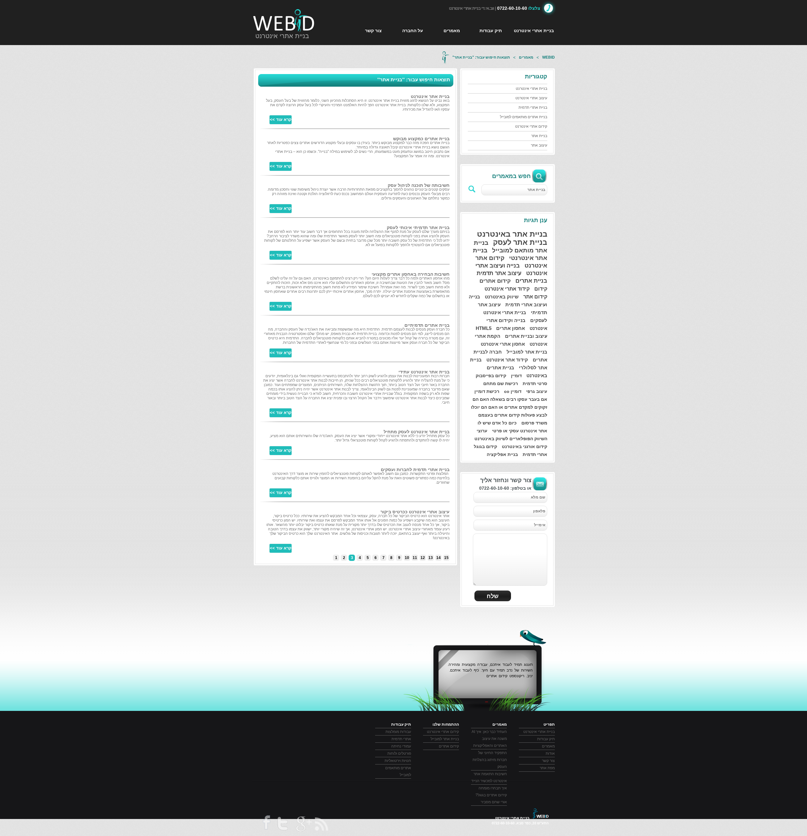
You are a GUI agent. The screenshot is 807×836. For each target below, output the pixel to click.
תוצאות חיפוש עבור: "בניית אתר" (481, 57)
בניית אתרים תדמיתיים (427, 325)
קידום (540, 288)
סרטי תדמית (535, 383)
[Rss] (322, 824)
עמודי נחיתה (401, 746)
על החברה (412, 30)
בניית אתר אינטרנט (430, 96)
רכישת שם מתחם (500, 383)
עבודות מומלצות (398, 731)
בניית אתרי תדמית (533, 107)
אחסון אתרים (510, 328)
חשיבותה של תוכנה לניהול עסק (419, 185)
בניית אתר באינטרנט (512, 234)
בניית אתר (539, 136)
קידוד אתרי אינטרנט (507, 288)
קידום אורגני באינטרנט (524, 446)
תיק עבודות (490, 30)
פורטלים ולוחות (399, 753)
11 (415, 558)
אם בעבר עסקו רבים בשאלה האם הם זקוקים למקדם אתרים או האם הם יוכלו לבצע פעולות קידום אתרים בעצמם (509, 407)
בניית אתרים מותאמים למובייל (523, 117)
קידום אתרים (495, 281)
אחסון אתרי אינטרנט (503, 344)
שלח (493, 596)
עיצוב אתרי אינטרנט (531, 98)
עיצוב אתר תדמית (499, 273)
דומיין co (512, 391)
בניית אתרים (531, 281)
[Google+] (303, 825)
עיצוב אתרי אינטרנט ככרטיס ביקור (415, 511)
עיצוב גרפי (536, 391)
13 (430, 558)
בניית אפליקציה (502, 454)
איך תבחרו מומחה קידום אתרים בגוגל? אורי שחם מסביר (491, 795)
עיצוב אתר (539, 145)
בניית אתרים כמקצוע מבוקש (421, 138)
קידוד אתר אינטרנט (507, 359)
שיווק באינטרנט (502, 296)
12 (423, 558)
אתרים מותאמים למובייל (398, 771)
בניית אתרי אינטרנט (282, 35)
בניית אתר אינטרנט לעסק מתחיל (417, 431)
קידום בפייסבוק (491, 375)
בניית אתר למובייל (527, 352)
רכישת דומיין (486, 391)
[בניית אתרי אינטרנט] (284, 20)
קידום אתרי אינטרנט (531, 126)
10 (407, 558)
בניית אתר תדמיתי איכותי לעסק (418, 227)
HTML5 (483, 328)
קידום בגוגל (485, 446)
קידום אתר (535, 296)
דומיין (516, 375)
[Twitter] (282, 825)
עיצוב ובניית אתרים (526, 336)
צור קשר (373, 30)
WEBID (548, 57)
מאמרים (452, 30)
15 (446, 558)
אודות (550, 753)
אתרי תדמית (535, 454)
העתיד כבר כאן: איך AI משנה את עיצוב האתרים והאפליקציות (489, 738)
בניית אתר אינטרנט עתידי (424, 371)
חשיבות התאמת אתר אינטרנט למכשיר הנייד (489, 777)
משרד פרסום (534, 422)
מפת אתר (547, 768)
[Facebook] (266, 824)
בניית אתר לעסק (520, 242)
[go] (472, 189)
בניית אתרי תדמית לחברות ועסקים (415, 469)
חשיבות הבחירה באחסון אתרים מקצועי (411, 274)
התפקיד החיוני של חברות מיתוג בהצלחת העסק (490, 760)
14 (438, 558)
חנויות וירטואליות (398, 760)
